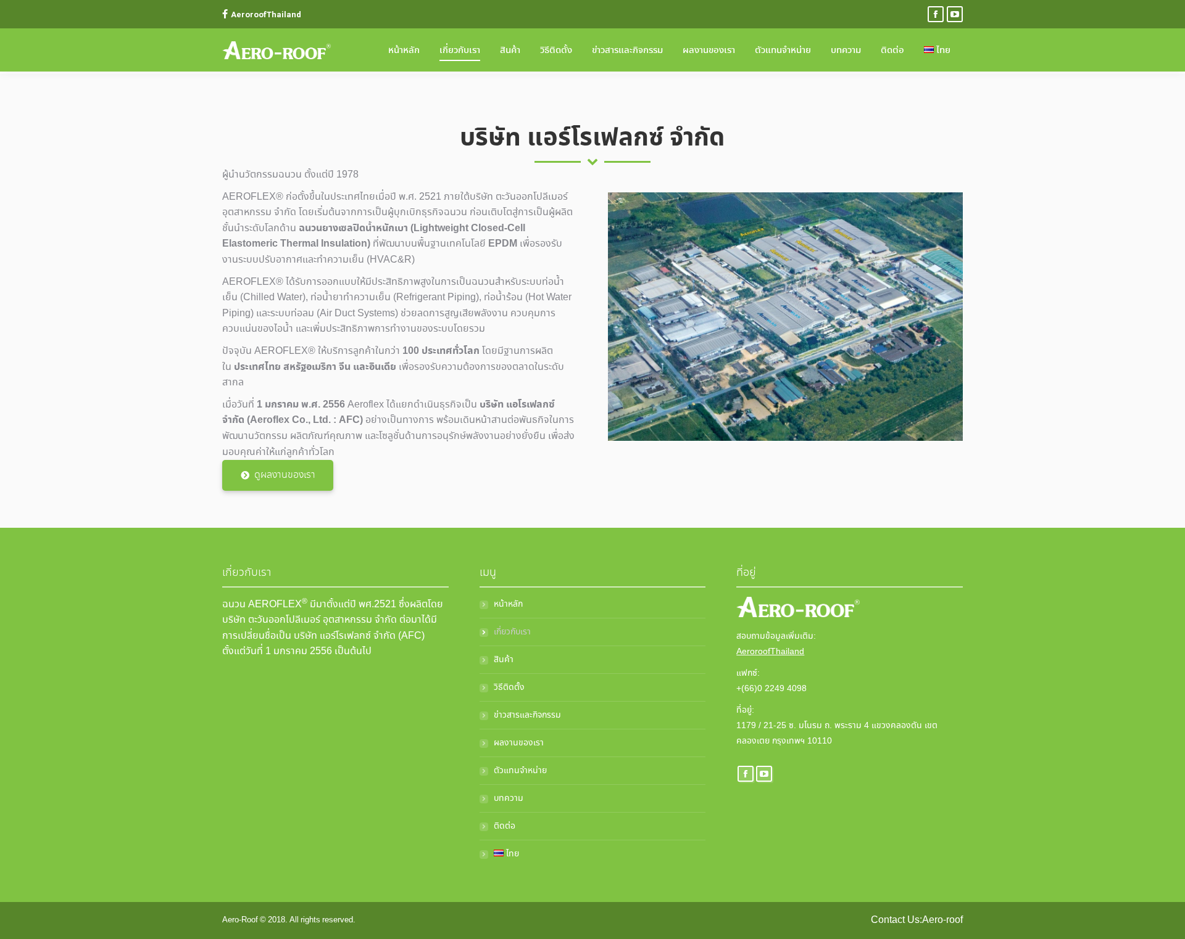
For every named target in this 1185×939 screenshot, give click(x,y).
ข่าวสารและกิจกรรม (527, 715)
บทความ (508, 798)
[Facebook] (936, 14)
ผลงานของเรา (519, 743)
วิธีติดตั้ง (509, 687)
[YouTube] (955, 14)
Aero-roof (942, 920)
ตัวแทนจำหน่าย (520, 771)
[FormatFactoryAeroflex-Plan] (785, 316)
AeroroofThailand (770, 652)
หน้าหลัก (508, 604)
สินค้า (504, 660)
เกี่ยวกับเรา (512, 632)
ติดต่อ (504, 826)
